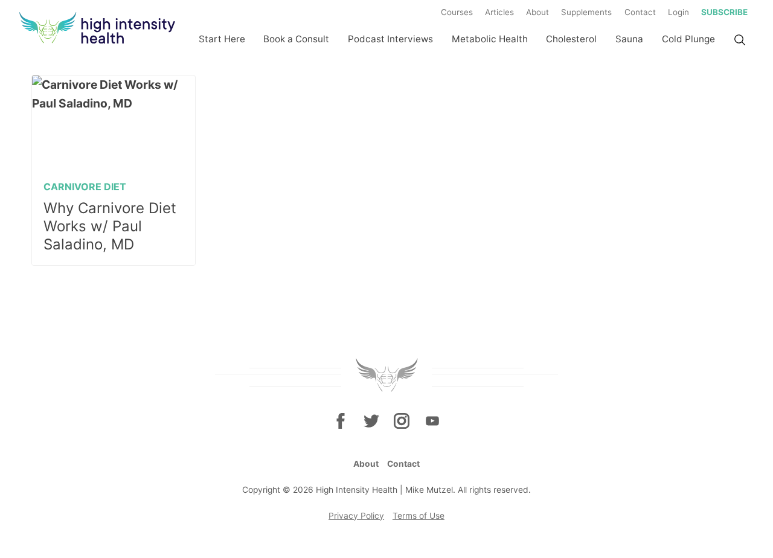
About (537, 12)
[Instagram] (401, 420)
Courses (457, 12)
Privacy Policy (356, 516)
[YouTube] (432, 420)
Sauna (629, 39)
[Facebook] (341, 420)
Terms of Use (418, 516)
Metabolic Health (490, 39)
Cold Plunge (688, 39)
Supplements (586, 12)
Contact (640, 12)
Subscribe (724, 12)
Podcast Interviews (390, 39)
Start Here (222, 39)
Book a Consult (296, 39)
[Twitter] (371, 420)
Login (678, 12)
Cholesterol (571, 39)
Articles (499, 12)
